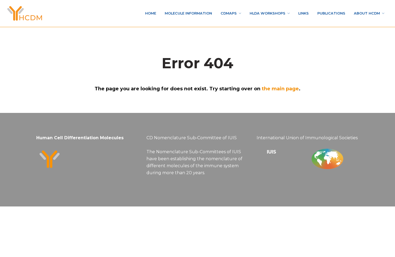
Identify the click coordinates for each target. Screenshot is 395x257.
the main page (280, 89)
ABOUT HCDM (363, 13)
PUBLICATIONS (321, 13)
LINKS (288, 13)
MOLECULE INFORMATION (151, 13)
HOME (106, 13)
